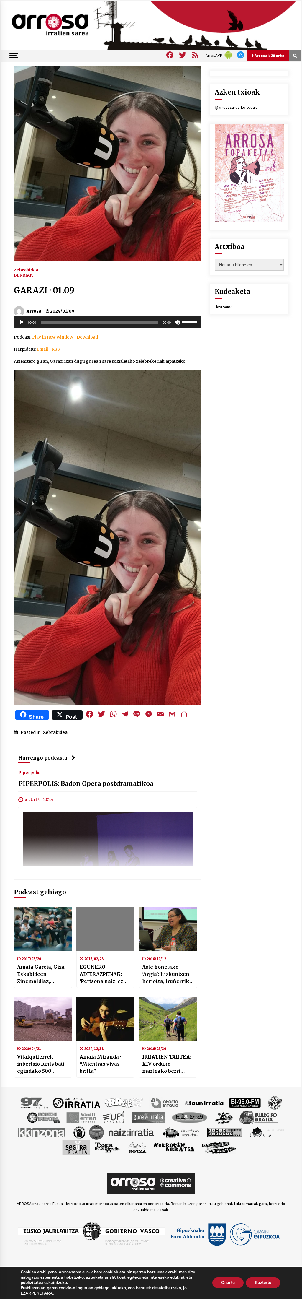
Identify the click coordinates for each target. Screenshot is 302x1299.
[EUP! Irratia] (114, 1117)
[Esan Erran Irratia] (81, 1117)
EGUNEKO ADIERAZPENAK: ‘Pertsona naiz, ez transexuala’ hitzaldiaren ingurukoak (101, 974)
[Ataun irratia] (204, 1102)
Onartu (228, 1282)
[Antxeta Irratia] (76, 1102)
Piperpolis (29, 772)
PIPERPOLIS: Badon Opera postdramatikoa (85, 784)
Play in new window (52, 337)
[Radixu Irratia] (266, 1131)
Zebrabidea (26, 269)
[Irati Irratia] (224, 1117)
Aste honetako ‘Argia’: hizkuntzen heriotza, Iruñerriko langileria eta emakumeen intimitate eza (167, 974)
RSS (56, 349)
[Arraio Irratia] (124, 1102)
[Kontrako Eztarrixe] (79, 1131)
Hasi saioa (223, 306)
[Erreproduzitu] (21, 322)
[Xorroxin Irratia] (173, 1147)
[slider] (190, 321)
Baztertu (263, 1282)
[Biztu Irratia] (275, 1102)
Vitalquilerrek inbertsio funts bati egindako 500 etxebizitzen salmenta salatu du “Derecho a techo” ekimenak (41, 1064)
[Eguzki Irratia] (43, 1117)
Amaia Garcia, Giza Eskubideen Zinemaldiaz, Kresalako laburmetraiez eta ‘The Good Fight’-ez (41, 974)
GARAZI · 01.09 (44, 290)
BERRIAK (23, 275)
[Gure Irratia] (148, 1117)
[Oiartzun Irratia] (181, 1131)
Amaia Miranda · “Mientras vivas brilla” (100, 1064)
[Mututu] (177, 322)
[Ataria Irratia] (165, 1102)
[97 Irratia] (34, 1102)
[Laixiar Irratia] (96, 1131)
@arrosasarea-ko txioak (236, 107)
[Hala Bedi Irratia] (189, 1117)
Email (42, 349)
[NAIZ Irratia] (131, 1131)
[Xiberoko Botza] (137, 1147)
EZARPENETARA (37, 1293)
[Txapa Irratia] (107, 1147)
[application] (107, 322)
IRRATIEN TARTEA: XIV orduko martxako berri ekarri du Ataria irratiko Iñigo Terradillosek (166, 1064)
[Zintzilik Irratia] (219, 1147)
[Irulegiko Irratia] (258, 1117)
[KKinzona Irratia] (42, 1131)
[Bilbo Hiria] (245, 1102)
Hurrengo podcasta (42, 758)
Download (87, 337)
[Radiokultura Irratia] (224, 1131)
